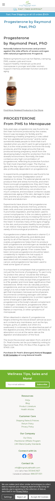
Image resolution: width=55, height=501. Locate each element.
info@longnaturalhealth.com (27, 468)
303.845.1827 (34, 471)
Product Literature (27, 406)
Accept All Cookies (39, 496)
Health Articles (27, 409)
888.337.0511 (36, 474)
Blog (27, 403)
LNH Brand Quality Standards (27, 444)
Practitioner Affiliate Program (27, 441)
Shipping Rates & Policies (27, 420)
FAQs (27, 400)
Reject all (21, 496)
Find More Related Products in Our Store (23, 110)
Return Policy (27, 423)
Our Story (27, 438)
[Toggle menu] (3, 4)
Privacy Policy (27, 427)
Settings (8, 496)
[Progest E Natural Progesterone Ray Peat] (11, 90)
